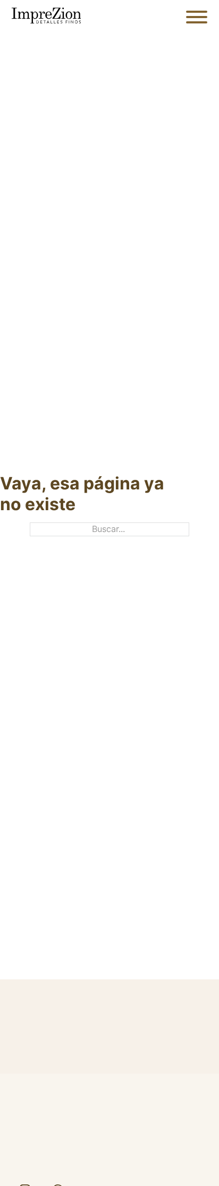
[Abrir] (196, 17)
